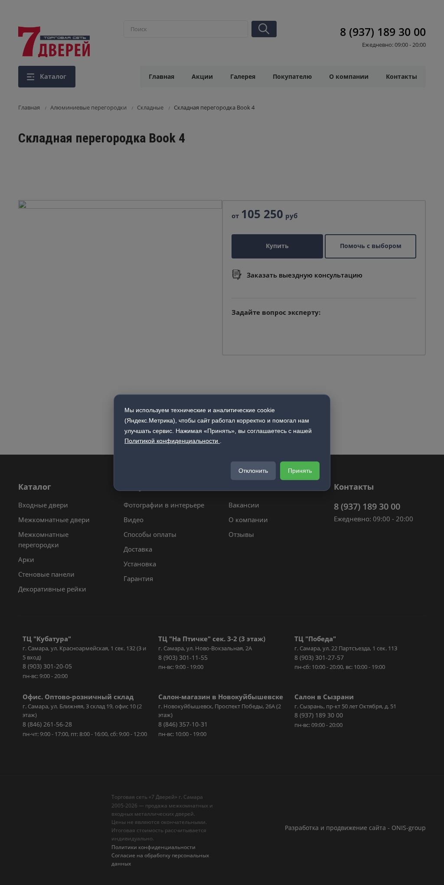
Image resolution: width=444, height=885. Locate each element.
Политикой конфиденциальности (172, 440)
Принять (300, 470)
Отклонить (253, 470)
